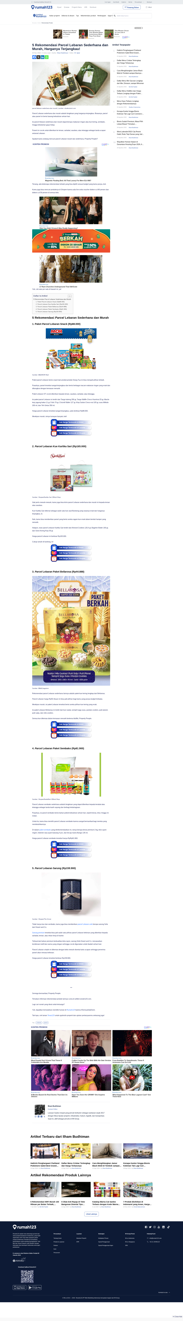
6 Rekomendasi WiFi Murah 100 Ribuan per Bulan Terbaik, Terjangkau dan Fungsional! (44, 1203)
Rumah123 (71, 1010)
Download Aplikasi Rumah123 (42, 2)
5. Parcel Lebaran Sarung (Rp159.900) (49, 311)
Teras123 (51, 1015)
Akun (150, 7)
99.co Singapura (130, 1242)
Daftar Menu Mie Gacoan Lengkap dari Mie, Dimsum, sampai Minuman (130, 82)
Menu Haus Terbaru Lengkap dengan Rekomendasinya (128, 102)
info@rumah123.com (155, 1238)
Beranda (34, 23)
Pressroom (57, 1252)
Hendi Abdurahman (139, 1207)
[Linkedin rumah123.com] (163, 1227)
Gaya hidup (112, 16)
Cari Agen (108, 2)
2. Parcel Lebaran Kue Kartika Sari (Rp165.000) (52, 304)
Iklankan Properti (81, 1238)
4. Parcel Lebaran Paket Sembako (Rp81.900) (51, 309)
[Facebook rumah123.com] (146, 1227)
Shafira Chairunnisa (134, 107)
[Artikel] (39, 15)
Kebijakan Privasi (103, 1238)
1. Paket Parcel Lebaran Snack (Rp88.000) (50, 302)
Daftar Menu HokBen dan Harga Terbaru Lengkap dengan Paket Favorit (129, 92)
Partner (56, 1245)
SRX (126, 1245)
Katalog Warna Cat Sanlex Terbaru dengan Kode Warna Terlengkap (105, 1203)
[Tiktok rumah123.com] (168, 1227)
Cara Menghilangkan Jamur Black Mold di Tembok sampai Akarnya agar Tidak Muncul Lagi (129, 72)
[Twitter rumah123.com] (150, 1227)
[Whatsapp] (47, 57)
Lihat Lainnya (91, 1214)
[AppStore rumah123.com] (19, 1287)
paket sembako (45, 830)
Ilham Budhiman (62, 53)
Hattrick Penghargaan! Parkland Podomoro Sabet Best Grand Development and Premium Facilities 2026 (129, 51)
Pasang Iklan (133, 7)
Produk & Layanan (59, 1242)
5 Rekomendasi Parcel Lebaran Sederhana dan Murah (52, 299)
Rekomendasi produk (88, 16)
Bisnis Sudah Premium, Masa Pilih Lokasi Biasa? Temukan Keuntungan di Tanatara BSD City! (130, 123)
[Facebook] (34, 57)
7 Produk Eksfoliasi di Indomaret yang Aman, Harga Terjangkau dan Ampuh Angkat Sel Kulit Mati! (137, 1203)
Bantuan (149, 2)
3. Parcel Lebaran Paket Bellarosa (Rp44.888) (51, 306)
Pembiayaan (101, 16)
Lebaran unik (85, 924)
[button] (68, 296)
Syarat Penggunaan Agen (105, 1245)
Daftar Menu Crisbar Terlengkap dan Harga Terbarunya (129, 62)
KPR (77, 1242)
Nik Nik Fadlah (133, 87)
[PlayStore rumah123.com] (35, 1288)
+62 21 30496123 (154, 1242)
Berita (130, 2)
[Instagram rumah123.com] (154, 1227)
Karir (55, 1249)
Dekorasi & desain (68, 16)
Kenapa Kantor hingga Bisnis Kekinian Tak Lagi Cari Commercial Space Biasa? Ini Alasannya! (130, 112)
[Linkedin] (42, 57)
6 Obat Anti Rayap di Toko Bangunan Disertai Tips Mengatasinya (73, 1203)
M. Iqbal (77, 53)
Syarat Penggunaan (104, 1242)
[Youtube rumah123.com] (158, 1227)
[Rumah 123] (41, 7)
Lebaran (38, 1022)
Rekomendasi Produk (47, 23)
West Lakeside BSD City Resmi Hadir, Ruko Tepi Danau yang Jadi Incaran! (130, 133)
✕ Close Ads (177, 1317)
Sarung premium (38, 933)
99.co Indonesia (129, 1238)
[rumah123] (24, 1227)
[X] (38, 57)
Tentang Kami (58, 1238)
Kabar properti (54, 16)
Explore (124, 2)
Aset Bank (116, 2)
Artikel (39, 23)
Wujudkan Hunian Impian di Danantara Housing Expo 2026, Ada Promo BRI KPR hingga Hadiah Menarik (130, 143)
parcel (46, 1022)
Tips (77, 16)
